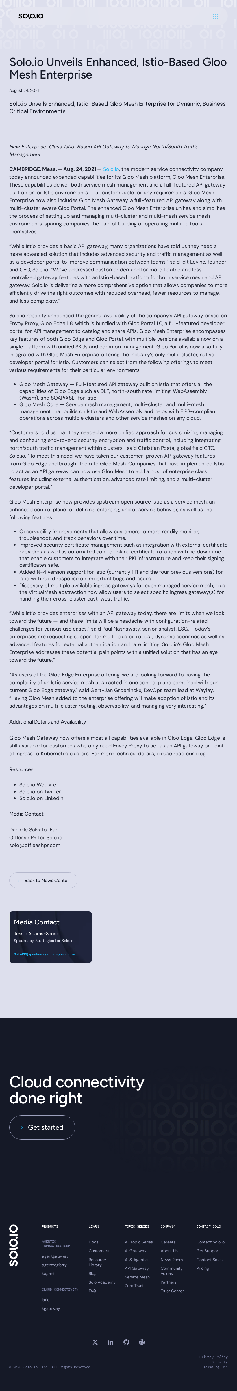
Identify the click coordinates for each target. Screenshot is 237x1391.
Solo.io (111, 169)
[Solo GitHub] (126, 1342)
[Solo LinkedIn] (110, 1342)
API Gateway (137, 1268)
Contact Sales (210, 1259)
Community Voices (172, 1271)
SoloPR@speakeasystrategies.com (44, 954)
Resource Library (97, 1262)
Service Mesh (137, 1277)
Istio (45, 1299)
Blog (93, 1273)
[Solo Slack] (141, 1342)
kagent (48, 1273)
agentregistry (54, 1264)
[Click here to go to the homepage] (30, 16)
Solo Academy (102, 1282)
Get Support (208, 1250)
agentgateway (55, 1256)
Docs (93, 1242)
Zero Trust (134, 1285)
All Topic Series (139, 1242)
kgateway (51, 1308)
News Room (172, 1259)
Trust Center (172, 1290)
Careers (168, 1242)
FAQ (92, 1290)
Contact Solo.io (211, 1242)
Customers (99, 1250)
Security (220, 1362)
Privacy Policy (213, 1357)
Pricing (203, 1268)
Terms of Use (215, 1367)
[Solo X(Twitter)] (95, 1342)
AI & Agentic (136, 1259)
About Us (169, 1250)
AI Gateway (136, 1250)
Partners (168, 1282)
